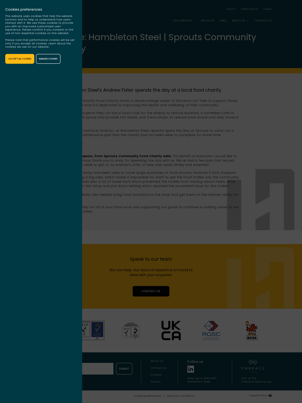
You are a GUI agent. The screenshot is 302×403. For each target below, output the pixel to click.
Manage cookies (48, 58)
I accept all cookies (19, 58)
